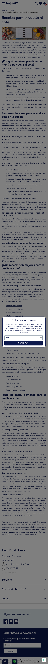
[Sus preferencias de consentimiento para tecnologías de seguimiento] (44, 660)
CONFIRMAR (23, 343)
